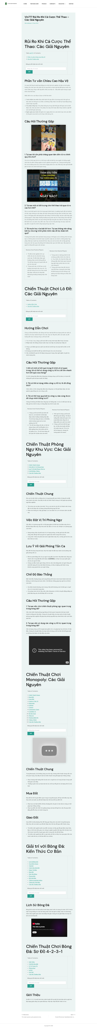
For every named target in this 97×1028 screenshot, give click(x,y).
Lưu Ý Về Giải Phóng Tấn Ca (37, 469)
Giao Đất (31, 699)
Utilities (31, 705)
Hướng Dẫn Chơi (32, 304)
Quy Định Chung (33, 864)
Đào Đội (31, 872)
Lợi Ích (30, 970)
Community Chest (34, 709)
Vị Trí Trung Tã (33, 966)
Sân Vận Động (33, 874)
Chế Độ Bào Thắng (34, 471)
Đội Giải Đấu (32, 878)
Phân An (31, 715)
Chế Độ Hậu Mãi (33, 964)
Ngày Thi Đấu (33, 870)
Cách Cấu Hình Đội (34, 868)
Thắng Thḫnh (33, 720)
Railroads (31, 703)
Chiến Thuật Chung (34, 465)
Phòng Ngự (32, 968)
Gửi (29, 72)
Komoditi (52, 3)
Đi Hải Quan (32, 713)
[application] (65, 3)
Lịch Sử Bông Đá (33, 862)
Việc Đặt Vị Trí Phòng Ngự (36, 467)
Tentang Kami (34, 3)
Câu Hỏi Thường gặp (33, 59)
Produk (44, 3)
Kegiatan (61, 3)
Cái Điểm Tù (32, 711)
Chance (31, 707)
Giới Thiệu (32, 962)
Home (25, 3)
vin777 (31, 53)
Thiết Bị (31, 866)
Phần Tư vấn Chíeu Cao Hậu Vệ (36, 57)
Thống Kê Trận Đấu (34, 882)
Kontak (71, 3)
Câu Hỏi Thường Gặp (33, 306)
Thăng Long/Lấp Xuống (35, 880)
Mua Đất (31, 697)
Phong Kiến (32, 876)
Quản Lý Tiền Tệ (33, 701)
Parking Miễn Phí (33, 718)
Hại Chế (31, 972)
